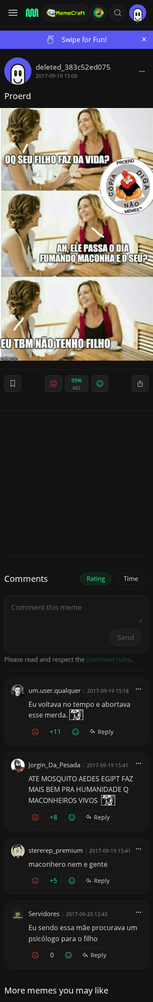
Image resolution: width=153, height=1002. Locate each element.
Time (131, 578)
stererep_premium (56, 850)
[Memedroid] (31, 13)
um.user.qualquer (54, 690)
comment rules (108, 659)
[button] (117, 12)
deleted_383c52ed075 (73, 67)
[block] (142, 71)
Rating (96, 578)
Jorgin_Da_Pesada (54, 764)
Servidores (44, 913)
